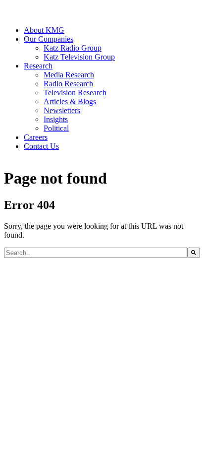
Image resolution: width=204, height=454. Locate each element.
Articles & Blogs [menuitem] (70, 101)
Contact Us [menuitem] (41, 146)
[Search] (193, 253)
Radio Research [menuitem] (68, 83)
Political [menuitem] (56, 128)
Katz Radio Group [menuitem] (73, 48)
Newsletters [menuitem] (62, 110)
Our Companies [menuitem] (48, 39)
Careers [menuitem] (36, 137)
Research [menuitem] (38, 66)
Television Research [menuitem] (75, 92)
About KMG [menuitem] (44, 30)
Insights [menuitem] (56, 119)
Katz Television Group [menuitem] (79, 57)
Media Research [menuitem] (69, 74)
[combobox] (95, 253)
